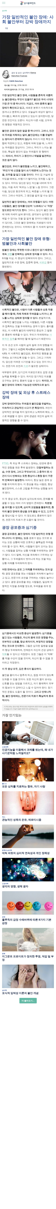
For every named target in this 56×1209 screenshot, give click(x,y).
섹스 (3, 817)
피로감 (43, 262)
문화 (3, 954)
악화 (4, 654)
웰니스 (4, 784)
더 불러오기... (28, 1000)
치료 (25, 366)
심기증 (31, 527)
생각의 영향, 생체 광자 (15, 886)
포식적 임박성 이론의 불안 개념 (20, 993)
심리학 (4, 11)
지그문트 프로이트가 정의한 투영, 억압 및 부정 (28, 958)
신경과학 (5, 747)
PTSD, (5, 463)
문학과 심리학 (7, 850)
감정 (3, 917)
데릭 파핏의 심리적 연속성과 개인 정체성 (26, 853)
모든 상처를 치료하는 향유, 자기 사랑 (23, 786)
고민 (9, 254)
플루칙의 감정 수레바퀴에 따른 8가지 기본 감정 (26, 921)
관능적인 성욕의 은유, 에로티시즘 (21, 819)
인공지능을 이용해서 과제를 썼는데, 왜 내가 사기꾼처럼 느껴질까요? (27, 751)
